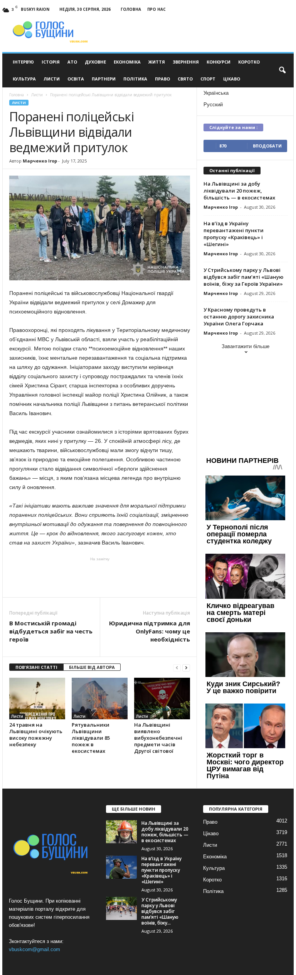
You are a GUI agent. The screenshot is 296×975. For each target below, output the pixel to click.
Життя (156, 62)
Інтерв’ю (23, 62)
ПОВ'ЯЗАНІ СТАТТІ (36, 667)
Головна (131, 9)
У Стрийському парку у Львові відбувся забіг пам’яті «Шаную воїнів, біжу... (159, 911)
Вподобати (267, 146)
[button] (282, 70)
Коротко (249, 62)
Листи (52, 79)
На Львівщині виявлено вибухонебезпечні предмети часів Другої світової (158, 737)
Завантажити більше (245, 346)
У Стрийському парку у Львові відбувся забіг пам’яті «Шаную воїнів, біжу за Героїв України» (243, 276)
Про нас (156, 9)
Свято (185, 79)
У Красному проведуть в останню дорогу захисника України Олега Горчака (239, 316)
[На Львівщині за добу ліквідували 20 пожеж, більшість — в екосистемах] (121, 831)
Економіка (127, 62)
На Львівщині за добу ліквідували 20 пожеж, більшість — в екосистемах (239, 190)
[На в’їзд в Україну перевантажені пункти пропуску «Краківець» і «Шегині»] (121, 867)
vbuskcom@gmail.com (34, 949)
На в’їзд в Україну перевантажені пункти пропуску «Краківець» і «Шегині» (234, 234)
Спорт (207, 79)
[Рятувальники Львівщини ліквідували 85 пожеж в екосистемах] (100, 698)
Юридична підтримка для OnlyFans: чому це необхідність (149, 631)
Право (162, 79)
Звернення (186, 62)
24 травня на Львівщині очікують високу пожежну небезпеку (35, 734)
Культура (24, 79)
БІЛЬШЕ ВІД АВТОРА (92, 667)
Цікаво (231, 79)
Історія (51, 62)
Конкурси (218, 62)
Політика (135, 79)
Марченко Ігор (40, 161)
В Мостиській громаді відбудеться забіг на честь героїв (50, 631)
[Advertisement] (100, 577)
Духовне (95, 62)
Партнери (104, 79)
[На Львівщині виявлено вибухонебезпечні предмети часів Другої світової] (162, 698)
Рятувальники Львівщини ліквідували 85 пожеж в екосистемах (91, 737)
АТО (72, 62)
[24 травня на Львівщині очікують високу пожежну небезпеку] (37, 698)
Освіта (75, 79)
